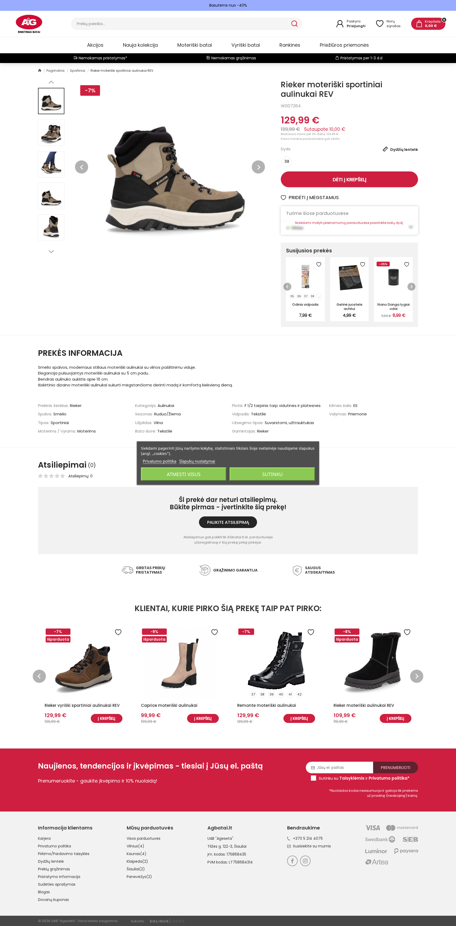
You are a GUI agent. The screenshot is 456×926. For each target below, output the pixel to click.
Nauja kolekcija (140, 45)
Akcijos (95, 45)
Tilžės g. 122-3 (219, 846)
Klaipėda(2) (137, 861)
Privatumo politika (54, 846)
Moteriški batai (194, 45)
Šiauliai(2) (136, 869)
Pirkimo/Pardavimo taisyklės (63, 853)
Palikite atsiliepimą (228, 522)
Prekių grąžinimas (54, 869)
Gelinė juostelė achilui (349, 306)
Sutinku (272, 474)
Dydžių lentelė (51, 861)
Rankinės (289, 45)
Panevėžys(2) (139, 876)
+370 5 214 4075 (308, 838)
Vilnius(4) (135, 846)
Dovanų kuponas (53, 899)
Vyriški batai (245, 45)
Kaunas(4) (136, 853)
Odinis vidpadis (305, 304)
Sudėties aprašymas (56, 884)
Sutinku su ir (364, 778)
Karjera (44, 838)
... (319, 296)
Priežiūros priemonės (344, 45)
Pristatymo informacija (59, 876)
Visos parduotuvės (143, 838)
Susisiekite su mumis (312, 846)
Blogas (44, 892)
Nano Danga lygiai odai (393, 306)
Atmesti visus (184, 474)
